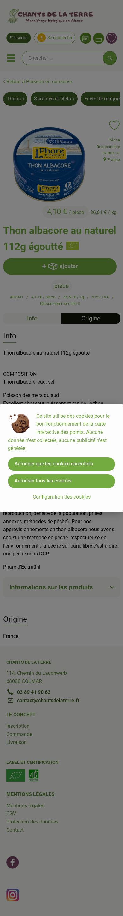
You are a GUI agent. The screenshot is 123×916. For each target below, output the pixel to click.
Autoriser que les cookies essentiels (54, 464)
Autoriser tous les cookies (43, 481)
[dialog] (61, 458)
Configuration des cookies (62, 497)
